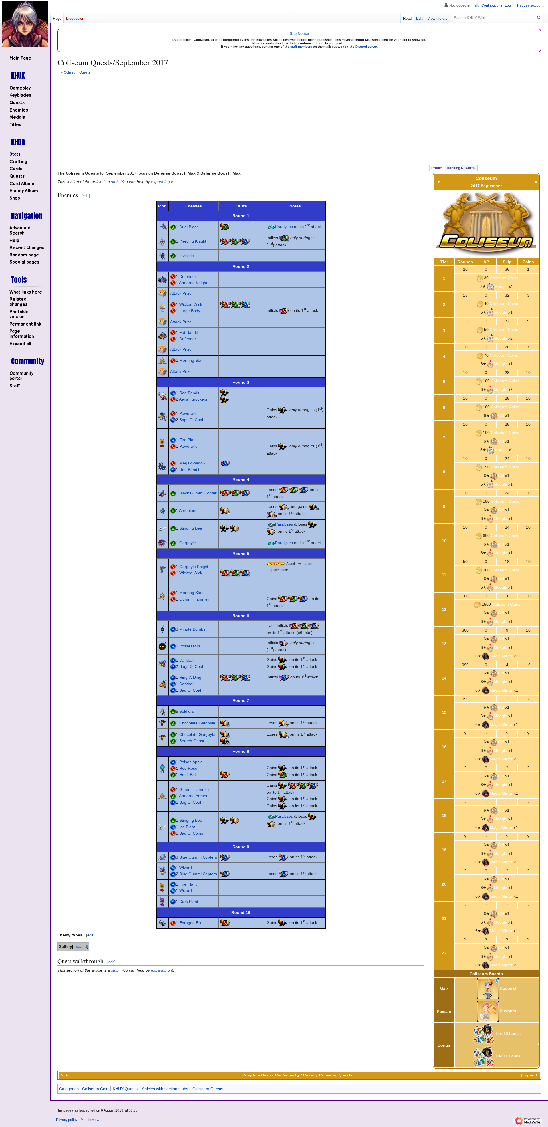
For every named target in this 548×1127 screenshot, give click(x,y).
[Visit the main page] (25, 24)
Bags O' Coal (191, 419)
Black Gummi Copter (198, 493)
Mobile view (90, 1120)
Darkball (186, 660)
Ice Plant (187, 827)
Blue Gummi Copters (198, 857)
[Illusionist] (488, 988)
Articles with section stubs (165, 1088)
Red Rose (188, 768)
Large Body (189, 310)
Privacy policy (66, 1120)
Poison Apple (191, 762)
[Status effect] (225, 226)
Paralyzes (284, 226)
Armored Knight (193, 282)
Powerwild (188, 413)
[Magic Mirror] (485, 655)
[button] (20, 344)
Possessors (189, 646)
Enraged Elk (190, 922)
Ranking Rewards (461, 168)
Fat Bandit (188, 332)
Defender (187, 276)
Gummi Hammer (194, 599)
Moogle (501, 286)
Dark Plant (188, 901)
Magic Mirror (501, 655)
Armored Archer (193, 795)
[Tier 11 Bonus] (483, 1056)
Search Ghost (191, 740)
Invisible (186, 255)
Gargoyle (187, 542)
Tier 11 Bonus (507, 1056)
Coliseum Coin (95, 1088)
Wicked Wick (190, 304)
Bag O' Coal (190, 690)
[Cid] (494, 415)
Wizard (185, 867)
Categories (69, 1088)
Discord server (366, 46)
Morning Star (191, 360)
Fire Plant (188, 439)
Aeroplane (188, 510)
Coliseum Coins (504, 278)
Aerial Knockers (193, 399)
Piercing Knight (192, 241)
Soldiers (186, 711)
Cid (501, 415)
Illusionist (508, 988)
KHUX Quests (125, 1088)
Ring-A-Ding (190, 677)
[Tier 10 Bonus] (483, 1033)
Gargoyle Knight (193, 566)
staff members (301, 46)
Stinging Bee (190, 528)
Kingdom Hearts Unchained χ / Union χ (280, 1075)
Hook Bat (187, 774)
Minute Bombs (192, 629)
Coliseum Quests (77, 72)
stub (115, 181)
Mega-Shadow (192, 463)
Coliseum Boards (486, 974)
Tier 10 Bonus (508, 1033)
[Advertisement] (299, 119)
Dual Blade (189, 227)
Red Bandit (189, 393)
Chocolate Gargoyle (197, 723)
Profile (436, 168)
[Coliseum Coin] (480, 278)
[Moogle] (490, 286)
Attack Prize (181, 293)
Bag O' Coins (191, 833)
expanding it (162, 181)
